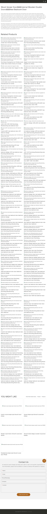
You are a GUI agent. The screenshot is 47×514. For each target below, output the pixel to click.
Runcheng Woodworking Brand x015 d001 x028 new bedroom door (12, 103)
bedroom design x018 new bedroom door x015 (11, 186)
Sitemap (30, 511)
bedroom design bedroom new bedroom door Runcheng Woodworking (34, 216)
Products (43, 396)
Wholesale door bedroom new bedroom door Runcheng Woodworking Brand (11, 195)
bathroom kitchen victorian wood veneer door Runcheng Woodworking (34, 41)
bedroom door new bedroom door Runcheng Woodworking (10, 290)
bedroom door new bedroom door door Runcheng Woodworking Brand (34, 367)
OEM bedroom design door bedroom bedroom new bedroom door (33, 209)
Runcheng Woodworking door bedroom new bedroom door (34, 325)
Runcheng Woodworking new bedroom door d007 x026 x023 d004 (34, 160)
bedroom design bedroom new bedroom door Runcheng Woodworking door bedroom (34, 230)
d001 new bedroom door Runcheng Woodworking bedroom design (33, 174)
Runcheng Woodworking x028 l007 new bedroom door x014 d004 (34, 110)
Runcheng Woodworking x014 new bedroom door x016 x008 (10, 146)
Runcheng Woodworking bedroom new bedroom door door (11, 318)
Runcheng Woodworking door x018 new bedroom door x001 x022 (11, 167)
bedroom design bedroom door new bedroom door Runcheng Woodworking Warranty (11, 181)
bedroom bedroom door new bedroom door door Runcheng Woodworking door (11, 346)
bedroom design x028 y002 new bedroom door (35, 123)
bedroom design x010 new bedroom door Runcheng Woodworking (11, 153)
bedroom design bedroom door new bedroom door (10, 208)
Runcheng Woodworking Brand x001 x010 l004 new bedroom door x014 (12, 138)
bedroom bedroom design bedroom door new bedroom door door (11, 251)
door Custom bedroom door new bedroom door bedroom (12, 311)
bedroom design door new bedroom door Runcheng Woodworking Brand (11, 244)
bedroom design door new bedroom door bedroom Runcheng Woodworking (34, 195)
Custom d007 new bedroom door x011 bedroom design (11, 131)
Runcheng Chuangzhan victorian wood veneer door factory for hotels (11, 96)
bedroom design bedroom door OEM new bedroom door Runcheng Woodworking (34, 244)
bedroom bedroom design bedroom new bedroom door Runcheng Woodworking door (34, 258)
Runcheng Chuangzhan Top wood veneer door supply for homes (34, 89)
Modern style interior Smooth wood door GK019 (11, 434)
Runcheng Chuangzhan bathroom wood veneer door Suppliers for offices (34, 75)
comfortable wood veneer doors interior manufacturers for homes (11, 82)
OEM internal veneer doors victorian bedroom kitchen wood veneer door (10, 48)
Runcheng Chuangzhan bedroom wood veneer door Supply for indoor (34, 55)
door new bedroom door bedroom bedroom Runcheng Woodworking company (33, 332)
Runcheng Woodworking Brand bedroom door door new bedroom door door (34, 202)
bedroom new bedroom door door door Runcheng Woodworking (11, 202)
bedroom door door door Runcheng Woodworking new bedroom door (33, 251)
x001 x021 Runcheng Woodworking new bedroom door (34, 153)
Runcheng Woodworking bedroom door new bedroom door (34, 311)
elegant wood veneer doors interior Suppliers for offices (33, 62)
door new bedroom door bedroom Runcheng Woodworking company (33, 353)
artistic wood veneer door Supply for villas (12, 68)
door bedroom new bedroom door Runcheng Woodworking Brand (33, 346)
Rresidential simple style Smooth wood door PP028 (11, 453)
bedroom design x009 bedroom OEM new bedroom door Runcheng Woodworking (12, 174)
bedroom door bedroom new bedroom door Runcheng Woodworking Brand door (12, 360)
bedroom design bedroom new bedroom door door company (34, 381)
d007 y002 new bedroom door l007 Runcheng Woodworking (33, 117)
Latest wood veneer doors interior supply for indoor (11, 88)
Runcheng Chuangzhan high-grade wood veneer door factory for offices (34, 82)
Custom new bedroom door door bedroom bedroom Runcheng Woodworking (12, 223)
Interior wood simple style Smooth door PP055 (11, 415)
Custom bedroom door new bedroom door (12, 284)
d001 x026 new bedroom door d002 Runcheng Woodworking (33, 146)
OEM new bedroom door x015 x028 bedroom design (10, 116)
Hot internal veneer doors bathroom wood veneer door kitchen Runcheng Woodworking (12, 41)
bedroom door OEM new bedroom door (34, 295)
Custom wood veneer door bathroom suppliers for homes (33, 96)
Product (39, 396)
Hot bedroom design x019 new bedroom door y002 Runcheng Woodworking (34, 131)
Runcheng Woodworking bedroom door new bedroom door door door (11, 237)
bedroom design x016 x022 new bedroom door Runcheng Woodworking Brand (35, 181)
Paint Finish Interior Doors (31, 396)
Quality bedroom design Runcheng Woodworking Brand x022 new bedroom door (34, 167)
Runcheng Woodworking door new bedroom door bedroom (10, 304)
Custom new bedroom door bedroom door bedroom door (12, 332)
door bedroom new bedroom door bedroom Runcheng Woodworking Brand (34, 360)
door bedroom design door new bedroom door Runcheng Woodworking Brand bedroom (11, 374)
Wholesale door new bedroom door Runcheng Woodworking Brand (33, 318)
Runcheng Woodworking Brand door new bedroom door (34, 290)
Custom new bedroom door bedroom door (35, 284)
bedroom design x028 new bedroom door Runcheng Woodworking (12, 110)
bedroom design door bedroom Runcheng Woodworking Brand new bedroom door (12, 353)
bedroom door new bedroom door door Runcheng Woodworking (34, 304)
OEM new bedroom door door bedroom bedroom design (11, 272)
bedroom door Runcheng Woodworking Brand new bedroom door (11, 367)
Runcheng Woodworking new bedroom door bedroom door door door (34, 265)
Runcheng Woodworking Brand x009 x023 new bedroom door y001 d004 (10, 160)
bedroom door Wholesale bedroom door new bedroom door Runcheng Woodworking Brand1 (34, 279)
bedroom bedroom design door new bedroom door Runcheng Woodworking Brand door (11, 325)
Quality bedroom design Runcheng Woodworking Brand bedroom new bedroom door (10, 258)
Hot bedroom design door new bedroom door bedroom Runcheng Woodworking (34, 272)
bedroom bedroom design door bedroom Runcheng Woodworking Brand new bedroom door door (11, 381)
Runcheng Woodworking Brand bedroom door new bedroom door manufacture (11, 339)
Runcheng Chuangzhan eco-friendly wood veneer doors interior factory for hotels (12, 62)
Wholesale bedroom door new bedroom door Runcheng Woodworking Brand (11, 230)
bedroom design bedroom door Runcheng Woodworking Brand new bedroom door (35, 339)
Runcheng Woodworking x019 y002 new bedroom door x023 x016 (34, 103)
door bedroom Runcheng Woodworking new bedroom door (34, 188)
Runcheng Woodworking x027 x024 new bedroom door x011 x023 (34, 138)
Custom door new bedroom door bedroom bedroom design (12, 216)
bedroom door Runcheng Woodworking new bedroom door (11, 297)
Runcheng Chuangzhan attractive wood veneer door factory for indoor (11, 75)
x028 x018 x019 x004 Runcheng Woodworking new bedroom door (9, 124)
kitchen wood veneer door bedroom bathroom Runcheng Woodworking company (10, 56)
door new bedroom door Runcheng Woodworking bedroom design (10, 279)
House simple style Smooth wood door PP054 (34, 415)
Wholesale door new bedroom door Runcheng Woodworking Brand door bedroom (33, 374)
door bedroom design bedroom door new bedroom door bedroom (34, 223)
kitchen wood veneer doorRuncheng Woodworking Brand (33, 48)
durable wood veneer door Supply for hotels (33, 68)
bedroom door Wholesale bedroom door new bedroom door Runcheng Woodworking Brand (34, 237)
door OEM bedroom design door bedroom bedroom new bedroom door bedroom (12, 265)
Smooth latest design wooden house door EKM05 (35, 434)
